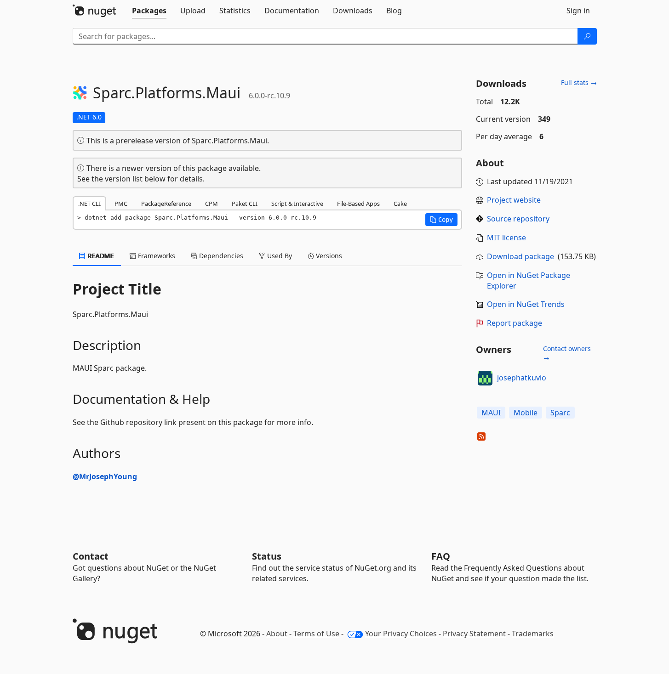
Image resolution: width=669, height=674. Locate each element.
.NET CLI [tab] (89, 203)
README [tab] (100, 255)
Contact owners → (567, 353)
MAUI (491, 413)
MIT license (506, 237)
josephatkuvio (521, 378)
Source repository (518, 219)
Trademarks (533, 634)
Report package (514, 323)
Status (266, 556)
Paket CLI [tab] (244, 203)
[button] (441, 219)
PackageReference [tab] (166, 203)
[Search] (587, 36)
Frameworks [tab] (155, 255)
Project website (514, 200)
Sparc (560, 413)
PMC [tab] (120, 203)
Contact (91, 556)
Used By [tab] (278, 255)
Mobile (525, 413)
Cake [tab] (400, 203)
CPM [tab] (211, 203)
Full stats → (579, 82)
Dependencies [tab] (220, 255)
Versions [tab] (328, 255)
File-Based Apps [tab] (358, 203)
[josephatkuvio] (485, 378)
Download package (520, 256)
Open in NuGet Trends (526, 304)
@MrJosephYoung (105, 476)
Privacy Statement (474, 634)
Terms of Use (316, 634)
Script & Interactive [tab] (297, 203)
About (276, 634)
